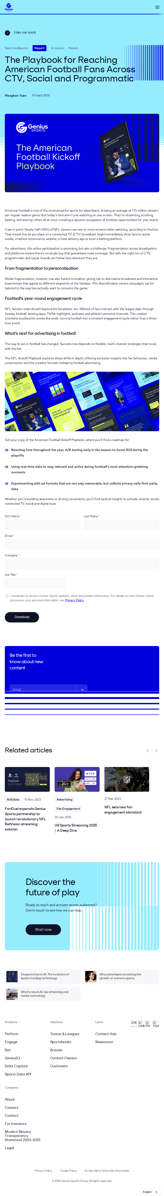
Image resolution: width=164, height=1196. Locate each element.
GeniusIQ (12, 1058)
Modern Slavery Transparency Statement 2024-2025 (22, 1136)
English (147, 1192)
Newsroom (104, 1042)
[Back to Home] (9, 7)
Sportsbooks (60, 1042)
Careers (11, 1108)
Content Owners (63, 1058)
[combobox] (150, 1192)
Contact (12, 1116)
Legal (9, 1148)
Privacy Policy (43, 1171)
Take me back (24, 32)
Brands (56, 1050)
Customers (59, 1066)
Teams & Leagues (64, 1034)
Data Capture (16, 1066)
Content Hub (105, 1034)
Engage (11, 1042)
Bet (7, 1050)
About (10, 1099)
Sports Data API (18, 1074)
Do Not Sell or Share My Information (107, 1171)
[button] (157, 7)
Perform (11, 1034)
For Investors (16, 1124)
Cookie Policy (68, 1171)
